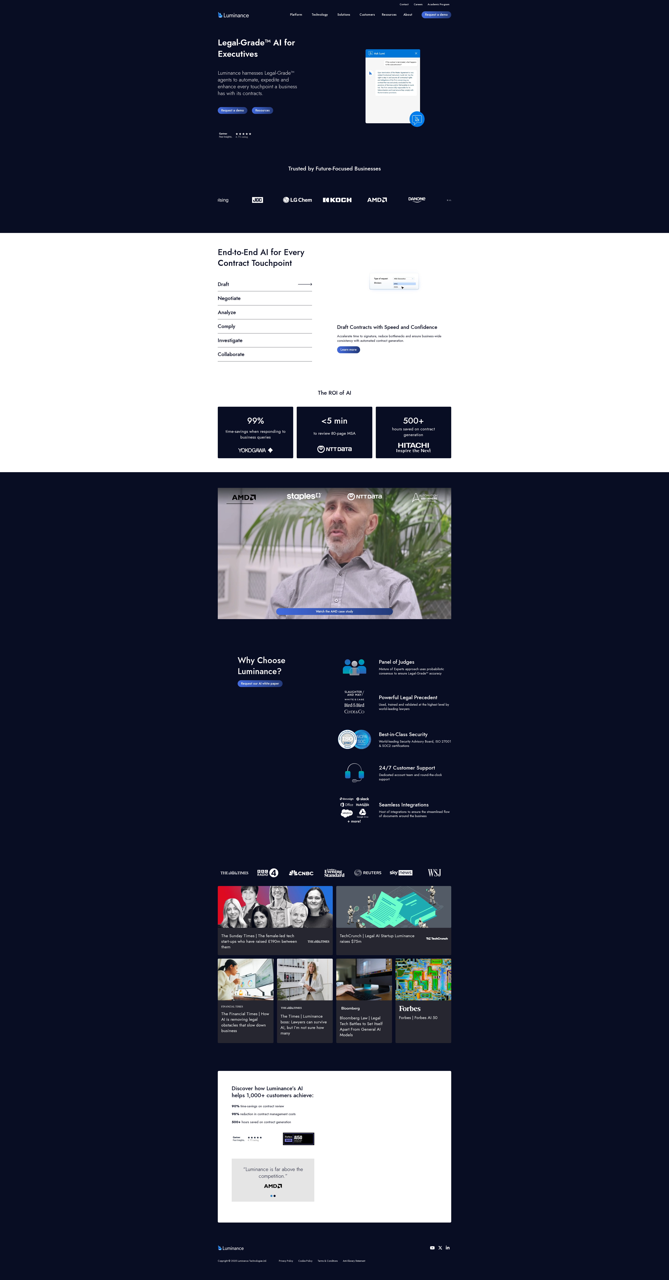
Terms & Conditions (328, 1261)
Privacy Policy (286, 1261)
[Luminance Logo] (233, 15)
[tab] (271, 1196)
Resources (389, 14)
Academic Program (438, 4)
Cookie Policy (305, 1261)
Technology (320, 14)
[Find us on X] (440, 1248)
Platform (296, 14)
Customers (367, 14)
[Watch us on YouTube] (432, 1248)
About (407, 14)
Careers (418, 4)
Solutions (343, 14)
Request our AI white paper (260, 683)
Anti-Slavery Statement (354, 1261)
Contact (404, 4)
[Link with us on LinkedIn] (447, 1248)
